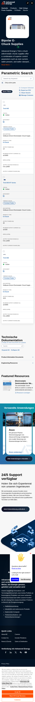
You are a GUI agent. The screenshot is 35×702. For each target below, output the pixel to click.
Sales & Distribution (21, 641)
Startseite (4, 8)
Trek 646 (6, 258)
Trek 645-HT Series (9, 182)
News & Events (6, 641)
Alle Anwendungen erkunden (17, 458)
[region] (17, 684)
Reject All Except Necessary (17, 696)
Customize (17, 699)
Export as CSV (26, 90)
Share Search (26, 93)
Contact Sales (9, 129)
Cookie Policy (14, 686)
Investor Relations (20, 638)
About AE (4, 634)
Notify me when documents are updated (14, 342)
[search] (17, 79)
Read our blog (16, 568)
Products (13, 8)
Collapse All (15, 350)
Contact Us (5, 638)
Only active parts (10, 82)
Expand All (6, 350)
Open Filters (7, 91)
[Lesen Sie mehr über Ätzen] (19, 419)
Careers (17, 634)
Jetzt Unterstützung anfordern (14, 509)
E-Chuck (18, 10)
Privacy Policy (5, 664)
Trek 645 (6, 108)
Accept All (17, 692)
